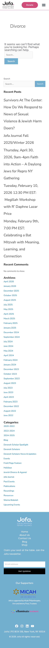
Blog (6, 440)
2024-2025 (9, 435)
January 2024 (10, 364)
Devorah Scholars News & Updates (20, 453)
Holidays (8, 467)
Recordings (9, 490)
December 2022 (11, 406)
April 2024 (9, 355)
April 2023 (9, 397)
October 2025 (10, 295)
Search (7, 78)
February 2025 (10, 323)
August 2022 (10, 410)
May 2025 (8, 309)
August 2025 (10, 300)
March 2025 (9, 318)
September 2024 (12, 337)
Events (7, 458)
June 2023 (8, 392)
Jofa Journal (9, 476)
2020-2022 (9, 426)
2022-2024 (9, 430)
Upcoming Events (12, 504)
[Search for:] (18, 55)
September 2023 (12, 378)
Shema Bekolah (11, 500)
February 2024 (10, 360)
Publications (9, 486)
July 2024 (8, 341)
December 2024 (11, 332)
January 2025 (10, 327)
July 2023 (8, 387)
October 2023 (10, 373)
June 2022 (8, 415)
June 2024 (8, 346)
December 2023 (11, 369)
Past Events (9, 481)
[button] (44, 5)
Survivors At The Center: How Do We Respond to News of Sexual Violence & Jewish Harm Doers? (23, 114)
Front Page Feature (12, 463)
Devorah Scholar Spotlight (16, 444)
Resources (8, 495)
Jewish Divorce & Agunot (15, 472)
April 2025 (9, 313)
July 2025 (8, 304)
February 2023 (10, 401)
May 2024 (8, 350)
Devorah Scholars (12, 449)
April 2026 (9, 281)
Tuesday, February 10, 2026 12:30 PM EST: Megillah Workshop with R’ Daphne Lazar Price (21, 199)
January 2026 (10, 286)
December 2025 (11, 290)
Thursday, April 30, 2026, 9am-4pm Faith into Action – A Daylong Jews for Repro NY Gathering (22, 164)
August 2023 (10, 383)
